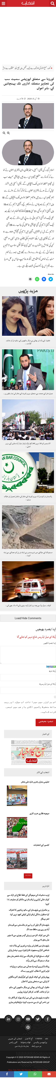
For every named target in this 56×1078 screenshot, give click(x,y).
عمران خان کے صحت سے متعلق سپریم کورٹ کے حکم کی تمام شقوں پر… (28, 393)
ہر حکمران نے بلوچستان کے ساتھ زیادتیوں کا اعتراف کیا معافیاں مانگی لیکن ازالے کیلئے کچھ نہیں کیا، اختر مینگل (29, 914)
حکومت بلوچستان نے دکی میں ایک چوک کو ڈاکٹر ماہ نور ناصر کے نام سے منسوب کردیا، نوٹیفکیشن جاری (29, 999)
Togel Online (42, 1070)
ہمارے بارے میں (22, 1046)
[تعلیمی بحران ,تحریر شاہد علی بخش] (17, 796)
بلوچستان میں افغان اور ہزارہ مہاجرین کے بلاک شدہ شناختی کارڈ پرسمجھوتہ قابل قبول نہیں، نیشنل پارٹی (28, 947)
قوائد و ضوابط (25, 1043)
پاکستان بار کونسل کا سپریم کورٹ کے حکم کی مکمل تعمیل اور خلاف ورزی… (28, 498)
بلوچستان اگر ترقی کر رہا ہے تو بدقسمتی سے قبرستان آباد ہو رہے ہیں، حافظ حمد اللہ (28, 927)
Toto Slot (21, 1070)
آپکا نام (52, 671)
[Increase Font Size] (8, 133)
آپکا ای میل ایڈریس (47, 684)
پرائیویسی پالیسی (40, 1043)
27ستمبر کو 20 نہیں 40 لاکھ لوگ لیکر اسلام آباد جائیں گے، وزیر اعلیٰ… (28, 445)
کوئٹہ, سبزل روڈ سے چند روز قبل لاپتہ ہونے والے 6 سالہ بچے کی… (28, 605)
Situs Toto (12, 1070)
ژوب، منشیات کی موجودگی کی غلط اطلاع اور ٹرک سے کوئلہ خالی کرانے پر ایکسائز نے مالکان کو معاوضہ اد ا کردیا (28, 899)
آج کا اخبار (29, 1039)
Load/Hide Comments (28, 618)
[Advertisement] (28, 33)
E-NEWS (39, 1039)
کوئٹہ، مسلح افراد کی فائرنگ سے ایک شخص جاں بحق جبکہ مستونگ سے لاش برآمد (28, 958)
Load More (28, 875)
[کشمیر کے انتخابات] (17, 860)
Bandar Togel (31, 1070)
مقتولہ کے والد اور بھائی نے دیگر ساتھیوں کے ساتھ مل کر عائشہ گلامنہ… (28, 342)
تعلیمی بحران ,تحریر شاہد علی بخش (35, 782)
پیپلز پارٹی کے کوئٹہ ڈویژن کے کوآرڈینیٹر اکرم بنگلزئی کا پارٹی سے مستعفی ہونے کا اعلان (28, 979)
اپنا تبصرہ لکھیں (49, 643)
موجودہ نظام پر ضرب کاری (39, 813)
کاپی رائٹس (13, 1043)
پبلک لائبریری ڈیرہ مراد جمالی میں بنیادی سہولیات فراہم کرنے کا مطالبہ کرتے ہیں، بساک (29, 968)
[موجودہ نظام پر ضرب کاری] (17, 828)
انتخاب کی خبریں (15, 1039)
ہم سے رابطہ (36, 1046)
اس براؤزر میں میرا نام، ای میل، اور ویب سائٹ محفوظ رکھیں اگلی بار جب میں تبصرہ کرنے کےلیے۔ (30, 707)
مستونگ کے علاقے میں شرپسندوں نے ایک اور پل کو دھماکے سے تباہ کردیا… (28, 554)
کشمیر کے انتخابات (41, 845)
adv (46, 1039)
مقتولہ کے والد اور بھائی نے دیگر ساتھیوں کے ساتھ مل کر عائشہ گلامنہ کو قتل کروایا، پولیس (29, 989)
